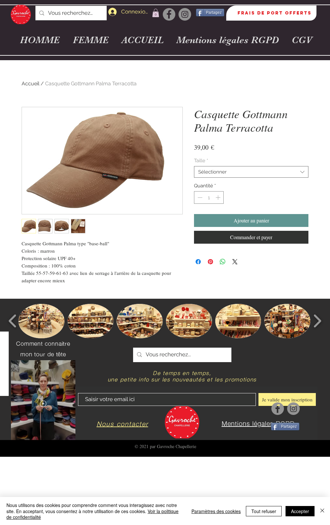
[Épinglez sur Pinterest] (210, 262)
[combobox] (251, 172)
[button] (155, 13)
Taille (201, 161)
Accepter (300, 511)
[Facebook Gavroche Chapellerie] (169, 14)
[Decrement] (199, 197)
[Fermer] (322, 511)
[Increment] (218, 197)
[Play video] (43, 403)
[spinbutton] (209, 197)
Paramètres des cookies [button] (216, 511)
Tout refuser (263, 511)
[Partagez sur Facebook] (198, 262)
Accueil (30, 83)
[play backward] (12, 321)
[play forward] (317, 321)
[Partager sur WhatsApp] (223, 262)
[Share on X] (235, 262)
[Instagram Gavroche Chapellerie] (185, 14)
